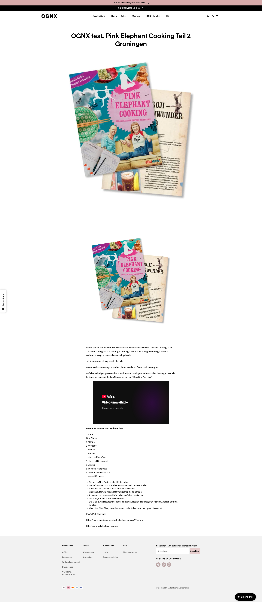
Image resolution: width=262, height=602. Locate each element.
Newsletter (87, 557)
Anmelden (194, 551)
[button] (208, 16)
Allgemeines (88, 552)
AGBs (65, 552)
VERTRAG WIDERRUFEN (68, 573)
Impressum (67, 557)
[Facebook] (158, 564)
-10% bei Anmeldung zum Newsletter (128, 3)
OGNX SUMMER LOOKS (129, 8)
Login (105, 552)
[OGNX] (49, 16)
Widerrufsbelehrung (71, 562)
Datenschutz (67, 567)
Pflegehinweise (130, 552)
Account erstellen (110, 557)
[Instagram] (169, 564)
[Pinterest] (164, 564)
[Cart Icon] (217, 16)
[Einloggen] (212, 16)
